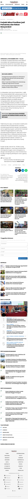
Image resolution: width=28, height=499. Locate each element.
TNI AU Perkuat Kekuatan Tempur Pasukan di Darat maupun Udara (15, 366)
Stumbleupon (8, 480)
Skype (8, 486)
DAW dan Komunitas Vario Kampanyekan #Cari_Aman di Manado (20, 216)
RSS (15, 491)
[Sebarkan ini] (16, 170)
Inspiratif (7, 464)
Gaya (7, 462)
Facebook (8, 475)
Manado (7, 457)
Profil (20, 464)
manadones (6, 432)
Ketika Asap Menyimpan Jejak (15, 8)
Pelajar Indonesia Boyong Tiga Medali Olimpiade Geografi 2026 (16, 266)
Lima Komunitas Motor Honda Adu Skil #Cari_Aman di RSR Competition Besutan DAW (21, 232)
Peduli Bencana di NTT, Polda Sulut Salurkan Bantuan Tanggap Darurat (16, 397)
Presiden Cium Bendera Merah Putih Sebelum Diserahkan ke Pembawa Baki (16, 294)
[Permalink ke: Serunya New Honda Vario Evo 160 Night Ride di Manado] (7, 210)
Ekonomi (7, 459)
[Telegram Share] (22, 170)
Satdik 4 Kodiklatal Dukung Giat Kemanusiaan (15, 377)
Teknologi (20, 470)
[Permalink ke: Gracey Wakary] (2, 29)
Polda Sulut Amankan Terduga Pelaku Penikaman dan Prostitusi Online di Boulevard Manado (15, 403)
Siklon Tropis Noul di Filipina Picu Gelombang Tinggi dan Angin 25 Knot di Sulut (13, 82)
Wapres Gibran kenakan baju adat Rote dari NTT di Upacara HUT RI (16, 288)
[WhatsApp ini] (26, 170)
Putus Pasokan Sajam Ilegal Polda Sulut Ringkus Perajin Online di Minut (12, 86)
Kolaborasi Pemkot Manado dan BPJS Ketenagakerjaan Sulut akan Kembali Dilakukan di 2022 (21, 178)
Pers (24, 165)
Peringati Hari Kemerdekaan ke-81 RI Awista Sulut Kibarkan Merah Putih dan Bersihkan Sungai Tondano (13, 78)
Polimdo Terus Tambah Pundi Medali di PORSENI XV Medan (15, 332)
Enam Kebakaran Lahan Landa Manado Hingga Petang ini (14, 392)
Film (21, 468)
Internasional (21, 453)
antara (5, 427)
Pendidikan (9, 318)
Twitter (21, 475)
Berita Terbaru (10, 324)
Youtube (21, 486)
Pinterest (8, 477)
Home (7, 453)
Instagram (8, 482)
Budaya (21, 466)
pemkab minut (17, 165)
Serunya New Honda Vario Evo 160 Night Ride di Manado (6, 216)
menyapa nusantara (8, 437)
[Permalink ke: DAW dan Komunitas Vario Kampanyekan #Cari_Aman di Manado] (21, 210)
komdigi (5, 430)
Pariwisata (20, 459)
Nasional (14, 343)
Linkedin (21, 482)
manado (5, 440)
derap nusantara (7, 435)
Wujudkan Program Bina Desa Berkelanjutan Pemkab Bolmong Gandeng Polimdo (16, 321)
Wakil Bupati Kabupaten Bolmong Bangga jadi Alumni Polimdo (16, 339)
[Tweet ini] (19, 170)
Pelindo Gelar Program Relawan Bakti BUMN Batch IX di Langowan (16, 272)
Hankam (20, 457)
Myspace (21, 484)
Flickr (21, 488)
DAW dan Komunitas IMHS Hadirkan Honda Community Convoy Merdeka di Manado (6, 199)
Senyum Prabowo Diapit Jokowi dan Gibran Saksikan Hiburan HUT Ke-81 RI (16, 327)
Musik (7, 470)
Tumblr (21, 477)
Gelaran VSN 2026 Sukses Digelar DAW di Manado (7, 231)
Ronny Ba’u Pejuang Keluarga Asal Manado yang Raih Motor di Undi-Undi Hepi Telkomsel (16, 420)
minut (9, 165)
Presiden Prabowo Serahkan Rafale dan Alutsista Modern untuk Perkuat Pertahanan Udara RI (16, 361)
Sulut (20, 455)
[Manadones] (14, 2)
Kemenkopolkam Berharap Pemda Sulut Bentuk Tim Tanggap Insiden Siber (16, 372)
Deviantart (8, 484)
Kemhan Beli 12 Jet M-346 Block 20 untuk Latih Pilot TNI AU (15, 355)
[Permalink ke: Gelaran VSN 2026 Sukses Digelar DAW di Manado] (7, 224)
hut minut (3, 165)
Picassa (8, 488)
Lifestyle (20, 462)
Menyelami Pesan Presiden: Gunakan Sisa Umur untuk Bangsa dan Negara (16, 383)
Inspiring (16, 336)
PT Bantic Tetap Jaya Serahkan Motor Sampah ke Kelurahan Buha (16, 408)
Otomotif (7, 466)
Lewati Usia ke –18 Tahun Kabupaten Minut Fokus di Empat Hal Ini (7, 177)
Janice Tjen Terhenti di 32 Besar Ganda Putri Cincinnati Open (15, 283)
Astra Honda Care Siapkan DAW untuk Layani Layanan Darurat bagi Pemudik (16, 414)
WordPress (21, 480)
